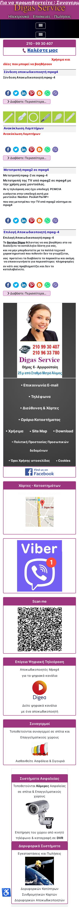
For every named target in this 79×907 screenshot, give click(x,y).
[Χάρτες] (39, 512)
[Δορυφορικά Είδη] (39, 871)
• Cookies (63, 460)
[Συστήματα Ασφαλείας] (39, 814)
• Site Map (38, 431)
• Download (63, 431)
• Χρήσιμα (14, 431)
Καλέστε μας (42, 50)
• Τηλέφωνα (40, 396)
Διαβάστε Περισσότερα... (27, 101)
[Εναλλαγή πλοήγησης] (41, 26)
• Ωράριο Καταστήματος (39, 419)
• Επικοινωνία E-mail (39, 385)
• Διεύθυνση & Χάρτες (39, 408)
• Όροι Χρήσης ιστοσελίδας (31, 460)
